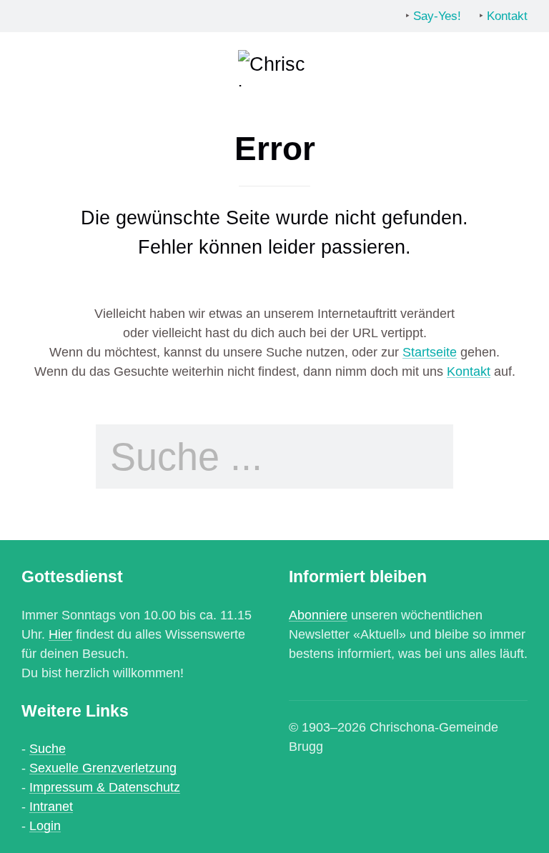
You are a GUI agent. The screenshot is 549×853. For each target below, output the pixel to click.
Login (45, 826)
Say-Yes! (437, 16)
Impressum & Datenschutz (104, 787)
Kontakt (507, 16)
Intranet (51, 806)
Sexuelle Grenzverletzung (103, 768)
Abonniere (318, 615)
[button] (32, 68)
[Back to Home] (274, 68)
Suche (47, 749)
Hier (60, 634)
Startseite (429, 352)
